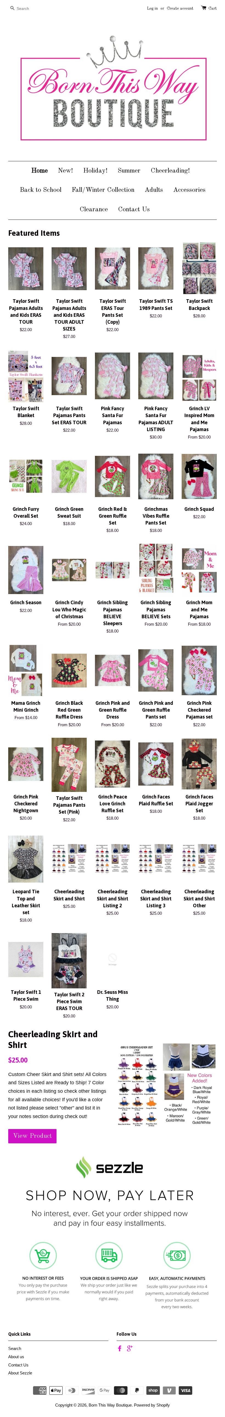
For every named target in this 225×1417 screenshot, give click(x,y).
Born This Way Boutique (110, 1405)
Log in (152, 8)
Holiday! (95, 171)
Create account (180, 8)
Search (14, 1348)
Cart (213, 8)
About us (16, 1356)
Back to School (40, 190)
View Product (32, 1136)
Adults (154, 190)
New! (65, 171)
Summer (129, 171)
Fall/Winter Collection (103, 190)
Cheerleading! (170, 171)
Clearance (94, 209)
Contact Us (134, 209)
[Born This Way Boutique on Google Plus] (130, 1349)
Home (39, 171)
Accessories (189, 190)
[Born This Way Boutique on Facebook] (120, 1349)
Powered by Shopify (152, 1405)
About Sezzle (20, 1373)
